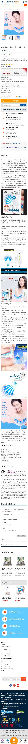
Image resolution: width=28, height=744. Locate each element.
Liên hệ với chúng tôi (5, 653)
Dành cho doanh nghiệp (6, 652)
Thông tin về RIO (7, 466)
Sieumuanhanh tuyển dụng (7, 655)
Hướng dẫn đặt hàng (5, 663)
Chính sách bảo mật (5, 666)
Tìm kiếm (25, 5)
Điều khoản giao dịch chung (7, 668)
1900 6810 (9, 143)
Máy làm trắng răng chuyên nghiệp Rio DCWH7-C (6, 599)
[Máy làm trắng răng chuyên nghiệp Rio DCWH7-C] (7, 590)
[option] (5, 38)
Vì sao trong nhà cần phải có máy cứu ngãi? (20, 570)
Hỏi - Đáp (3, 670)
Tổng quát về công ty (5, 646)
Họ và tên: (4, 522)
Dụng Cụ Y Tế (17, 9)
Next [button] (26, 565)
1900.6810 (8, 697)
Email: (3, 528)
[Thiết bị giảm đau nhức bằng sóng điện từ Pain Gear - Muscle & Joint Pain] (20, 590)
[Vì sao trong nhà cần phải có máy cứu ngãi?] (20, 561)
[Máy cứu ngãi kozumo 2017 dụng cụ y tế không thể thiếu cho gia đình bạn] (7, 561)
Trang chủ (3, 9)
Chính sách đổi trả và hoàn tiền (8, 664)
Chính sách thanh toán (6, 661)
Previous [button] (2, 565)
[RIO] (10, 54)
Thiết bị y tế (9, 9)
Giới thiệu (3, 644)
